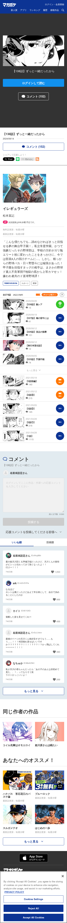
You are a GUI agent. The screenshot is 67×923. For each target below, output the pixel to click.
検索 (63, 10)
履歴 (45, 10)
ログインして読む (33, 83)
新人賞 (14, 10)
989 (58, 599)
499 (58, 621)
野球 (34, 283)
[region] (33, 897)
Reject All (33, 908)
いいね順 (17, 542)
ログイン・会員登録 (54, 4)
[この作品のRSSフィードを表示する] (37, 159)
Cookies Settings (33, 899)
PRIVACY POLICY (14, 892)
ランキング (34, 10)
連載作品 (54, 10)
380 (58, 651)
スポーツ (25, 283)
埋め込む (29, 159)
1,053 (57, 571)
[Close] (63, 876)
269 (58, 679)
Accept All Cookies (33, 917)
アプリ (23, 10)
